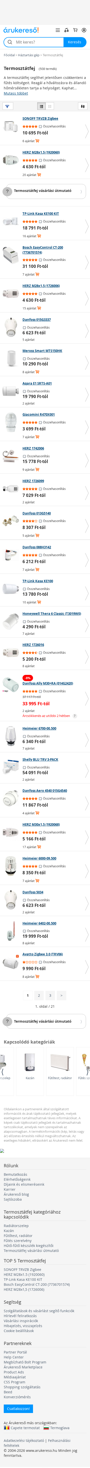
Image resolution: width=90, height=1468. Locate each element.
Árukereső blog (16, 1194)
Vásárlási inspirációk (21, 1320)
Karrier (10, 1189)
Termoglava (60, 1427)
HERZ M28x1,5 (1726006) (24, 1289)
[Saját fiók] (84, 30)
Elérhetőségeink (17, 1179)
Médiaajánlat (15, 1377)
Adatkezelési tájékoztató (24, 1440)
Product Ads (14, 1372)
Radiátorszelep (16, 1225)
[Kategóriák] (58, 30)
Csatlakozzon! (18, 1408)
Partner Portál (15, 1352)
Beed (8, 1392)
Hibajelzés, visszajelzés (23, 1325)
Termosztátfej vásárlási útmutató (43, 190)
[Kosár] (75, 30)
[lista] (41, 106)
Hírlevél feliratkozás (20, 1315)
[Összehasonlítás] (66, 30)
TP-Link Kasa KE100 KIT (23, 1279)
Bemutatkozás (15, 1174)
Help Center (14, 1357)
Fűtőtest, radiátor (60, 1078)
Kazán (30, 1078)
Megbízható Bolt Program (25, 1362)
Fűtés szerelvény (18, 1240)
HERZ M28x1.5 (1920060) (24, 1274)
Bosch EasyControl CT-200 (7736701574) (37, 1284)
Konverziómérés (17, 1397)
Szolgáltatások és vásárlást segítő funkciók (39, 1310)
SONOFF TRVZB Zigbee (22, 1269)
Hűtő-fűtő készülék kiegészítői (29, 1245)
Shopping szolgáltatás (22, 1387)
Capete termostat (25, 1427)
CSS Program (14, 1382)
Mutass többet (16, 93)
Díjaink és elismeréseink (24, 1184)
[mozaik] (50, 106)
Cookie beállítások (19, 1330)
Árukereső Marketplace (23, 1367)
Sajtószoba (13, 1199)
